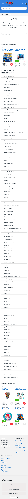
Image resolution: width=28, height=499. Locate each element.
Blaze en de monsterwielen (10, 104)
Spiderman (6, 332)
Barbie (5, 95)
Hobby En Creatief (8, 171)
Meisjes (5, 245)
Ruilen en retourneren (20, 447)
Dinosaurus (6, 141)
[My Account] (23, 4)
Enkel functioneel (14, 489)
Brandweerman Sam (9, 121)
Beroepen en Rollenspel (10, 98)
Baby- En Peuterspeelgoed (10, 84)
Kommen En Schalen (9, 234)
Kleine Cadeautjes (8, 219)
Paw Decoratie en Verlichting (11, 276)
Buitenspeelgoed (8, 126)
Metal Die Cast (7, 248)
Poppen (6, 296)
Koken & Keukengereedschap (11, 228)
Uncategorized (7, 355)
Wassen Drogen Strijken (10, 366)
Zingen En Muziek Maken (10, 377)
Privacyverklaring (14, 497)
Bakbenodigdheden (9, 93)
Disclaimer (3, 465)
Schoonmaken (7, 312)
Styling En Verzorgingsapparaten (12, 341)
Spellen (5, 329)
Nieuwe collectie (8, 262)
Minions (5, 253)
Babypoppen (7, 87)
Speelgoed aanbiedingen (10, 327)
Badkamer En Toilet (8, 90)
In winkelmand (23, 64)
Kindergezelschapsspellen (10, 205)
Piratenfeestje (7, 287)
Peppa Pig (6, 284)
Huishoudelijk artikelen (9, 183)
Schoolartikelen (8, 310)
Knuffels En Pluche (8, 222)
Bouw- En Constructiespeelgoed (12, 110)
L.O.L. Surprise (7, 236)
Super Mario (7, 343)
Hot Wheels (6, 174)
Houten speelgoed (8, 177)
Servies (5, 318)
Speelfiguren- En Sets (9, 324)
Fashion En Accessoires (10, 152)
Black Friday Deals (8, 101)
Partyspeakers (7, 273)
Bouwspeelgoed (8, 112)
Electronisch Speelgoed (10, 143)
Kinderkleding (7, 208)
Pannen (5, 270)
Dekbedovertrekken (9, 135)
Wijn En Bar (6, 372)
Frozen (23, 47)
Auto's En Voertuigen (9, 79)
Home (2, 14)
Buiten (5, 124)
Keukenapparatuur (8, 200)
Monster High (7, 259)
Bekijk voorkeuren (14, 493)
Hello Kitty (6, 169)
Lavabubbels (7, 239)
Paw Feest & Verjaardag (6, 387)
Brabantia (6, 118)
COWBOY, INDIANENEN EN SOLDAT (13, 132)
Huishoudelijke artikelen (10, 188)
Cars (5, 129)
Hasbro (5, 166)
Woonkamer (7, 374)
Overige (6, 265)
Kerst (5, 197)
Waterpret (6, 369)
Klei (4, 217)
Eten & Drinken (7, 149)
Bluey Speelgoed (8, 107)
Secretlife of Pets (8, 315)
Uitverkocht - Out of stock (10, 64)
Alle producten (18, 47)
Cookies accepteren (14, 485)
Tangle (5, 352)
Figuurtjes (6, 157)
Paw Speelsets (7, 281)
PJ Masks (6, 290)
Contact (17, 452)
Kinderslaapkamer (8, 211)
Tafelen (6, 349)
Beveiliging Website (6, 467)
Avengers (6, 81)
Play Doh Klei (7, 293)
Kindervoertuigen (8, 214)
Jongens (6, 191)
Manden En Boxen (8, 242)
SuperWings (7, 346)
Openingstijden (19, 441)
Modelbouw (7, 256)
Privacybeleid (4, 462)
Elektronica (6, 146)
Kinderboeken (7, 202)
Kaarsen (6, 194)
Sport (5, 338)
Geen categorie (8, 163)
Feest (5, 155)
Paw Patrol (6, 279)
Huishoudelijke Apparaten (10, 186)
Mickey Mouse (7, 250)
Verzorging (6, 360)
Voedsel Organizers (9, 363)
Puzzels (6, 301)
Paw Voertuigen (5, 47)
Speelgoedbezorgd (20, 450)
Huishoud (6, 180)
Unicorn (6, 358)
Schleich (6, 307)
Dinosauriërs (7, 138)
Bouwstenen (7, 115)
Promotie (6, 298)
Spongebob (7, 335)
